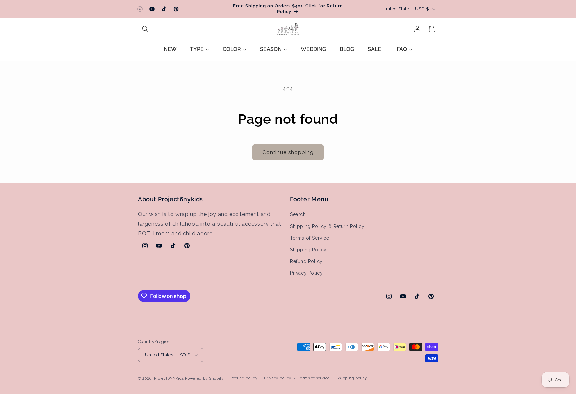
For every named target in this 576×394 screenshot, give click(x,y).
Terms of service (314, 378)
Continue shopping (288, 152)
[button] (145, 29)
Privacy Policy (306, 273)
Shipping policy (351, 378)
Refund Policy (306, 261)
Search (298, 214)
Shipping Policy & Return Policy (327, 226)
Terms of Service (309, 238)
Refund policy (243, 378)
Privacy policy (277, 378)
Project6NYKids (169, 378)
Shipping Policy (308, 249)
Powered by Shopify (204, 378)
